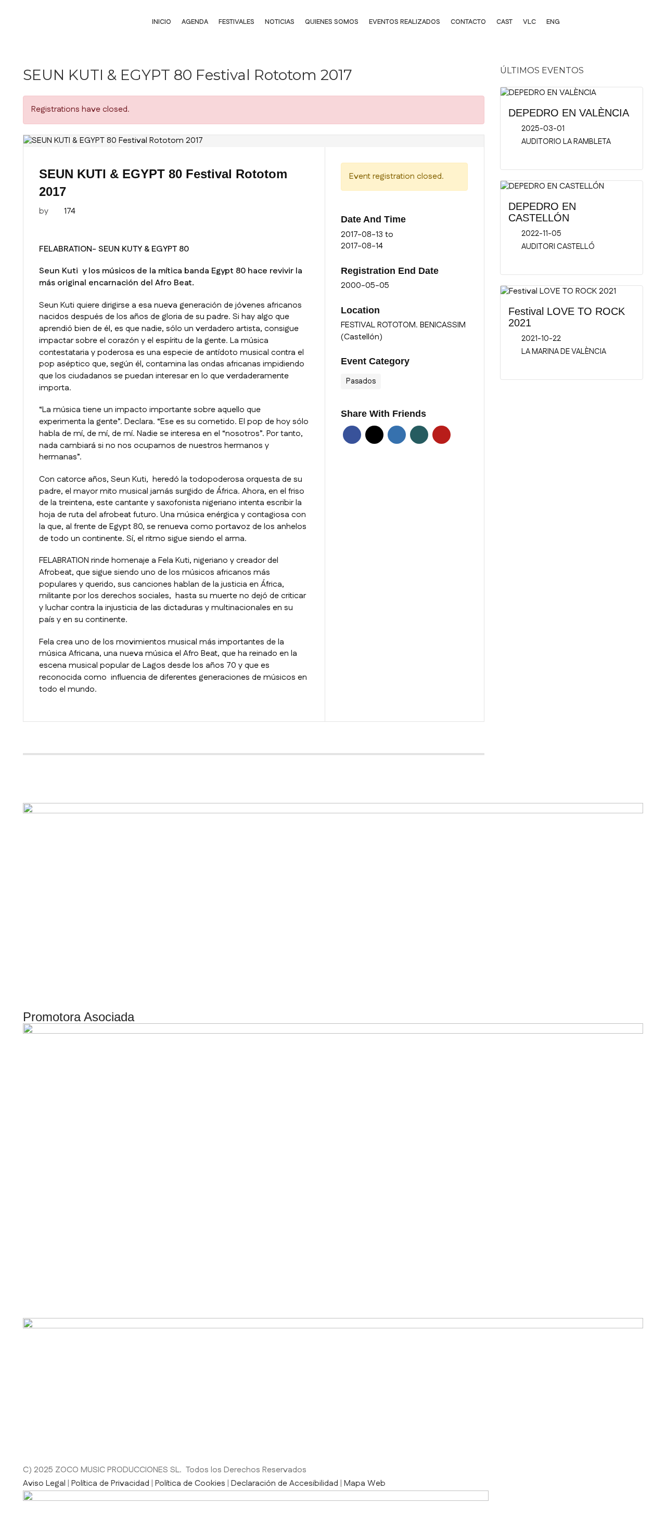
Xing (419, 435)
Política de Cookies (190, 1483)
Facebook (352, 435)
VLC (529, 22)
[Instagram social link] (606, 22)
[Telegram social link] (137, 742)
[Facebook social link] (580, 22)
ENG (553, 22)
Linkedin (397, 435)
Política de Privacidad (110, 1483)
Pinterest (441, 435)
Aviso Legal (44, 1483)
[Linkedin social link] (632, 22)
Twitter (374, 435)
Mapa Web (365, 1483)
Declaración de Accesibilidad (284, 1483)
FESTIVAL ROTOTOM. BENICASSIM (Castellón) (403, 331)
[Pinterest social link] (85, 742)
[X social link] (59, 742)
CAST (504, 22)
